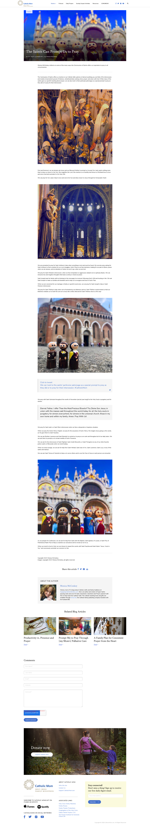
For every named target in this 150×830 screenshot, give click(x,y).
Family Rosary (63, 806)
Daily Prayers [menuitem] (69, 3)
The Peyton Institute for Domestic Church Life (69, 815)
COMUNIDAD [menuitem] (105, 3)
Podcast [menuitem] (61, 3)
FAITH (29, 12)
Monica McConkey (51, 57)
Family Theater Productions (67, 808)
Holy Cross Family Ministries (67, 804)
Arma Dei (73, 598)
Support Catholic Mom (42, 754)
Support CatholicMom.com (67, 790)
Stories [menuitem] (53, 3)
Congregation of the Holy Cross (68, 810)
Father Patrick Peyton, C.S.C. (67, 812)
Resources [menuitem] (96, 3)
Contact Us (62, 788)
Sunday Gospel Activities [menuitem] (83, 3)
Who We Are (63, 785)
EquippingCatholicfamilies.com (69, 592)
